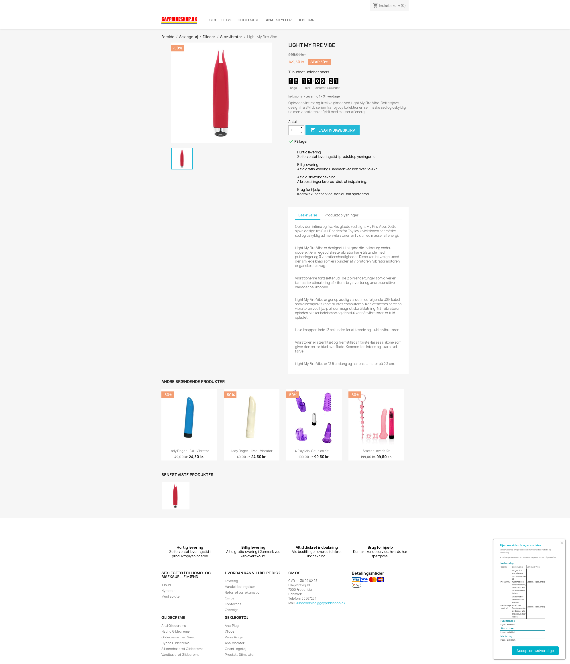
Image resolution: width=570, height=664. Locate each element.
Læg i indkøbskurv (332, 130)
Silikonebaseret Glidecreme (182, 649)
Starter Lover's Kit (376, 451)
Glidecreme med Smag (178, 637)
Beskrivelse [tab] (307, 215)
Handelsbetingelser (240, 587)
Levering (231, 581)
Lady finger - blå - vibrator (189, 451)
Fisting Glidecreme (175, 631)
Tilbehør (306, 20)
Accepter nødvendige (535, 650)
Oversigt (231, 610)
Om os (229, 598)
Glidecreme (249, 20)
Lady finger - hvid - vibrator (252, 451)
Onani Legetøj (235, 649)
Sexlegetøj (220, 20)
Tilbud (166, 585)
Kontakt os (233, 604)
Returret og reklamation (243, 592)
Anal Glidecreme (173, 625)
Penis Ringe (234, 637)
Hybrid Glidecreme (175, 643)
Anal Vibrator (234, 643)
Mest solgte (170, 596)
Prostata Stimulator (240, 654)
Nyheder (168, 591)
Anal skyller (279, 20)
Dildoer (230, 631)
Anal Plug (232, 625)
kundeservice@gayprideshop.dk (320, 603)
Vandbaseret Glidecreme (180, 654)
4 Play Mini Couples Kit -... (314, 451)
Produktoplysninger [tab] (341, 215)
